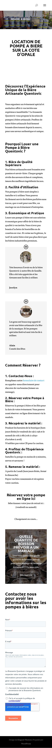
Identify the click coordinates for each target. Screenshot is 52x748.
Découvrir (26, 575)
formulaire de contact (33, 380)
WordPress (26, 744)
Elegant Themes (24, 740)
